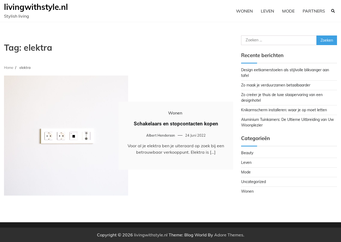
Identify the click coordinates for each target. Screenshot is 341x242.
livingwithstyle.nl (36, 7)
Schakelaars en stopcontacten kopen (176, 124)
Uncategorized (253, 181)
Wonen (244, 11)
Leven (267, 11)
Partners (314, 11)
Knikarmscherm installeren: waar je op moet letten (284, 110)
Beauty (247, 152)
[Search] (333, 11)
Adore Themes (228, 234)
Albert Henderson (160, 135)
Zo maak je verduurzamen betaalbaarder (275, 85)
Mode (288, 11)
